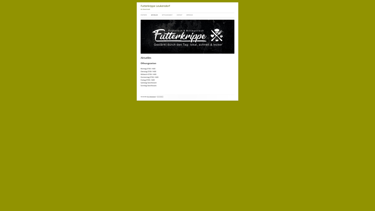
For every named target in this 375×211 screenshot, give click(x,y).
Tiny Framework (151, 96)
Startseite (144, 15)
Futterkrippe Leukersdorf (155, 6)
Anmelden (160, 96)
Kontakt (179, 15)
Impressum (189, 15)
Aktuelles (154, 15)
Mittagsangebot (167, 15)
